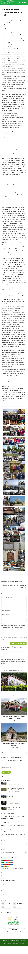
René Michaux (6, 647)
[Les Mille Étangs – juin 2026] (3, 808)
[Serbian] (10, 864)
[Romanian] (8, 864)
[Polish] (4, 864)
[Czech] (6, 860)
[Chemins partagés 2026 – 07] (3, 803)
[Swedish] (6, 866)
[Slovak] (12, 864)
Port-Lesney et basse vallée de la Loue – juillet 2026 (14, 744)
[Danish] (8, 860)
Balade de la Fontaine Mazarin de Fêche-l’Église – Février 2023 (14, 717)
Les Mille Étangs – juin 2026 (13, 807)
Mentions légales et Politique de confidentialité (12, 940)
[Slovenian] (2, 866)
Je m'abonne (6, 772)
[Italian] (12, 862)
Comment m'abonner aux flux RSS (10, 875)
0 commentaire (16, 784)
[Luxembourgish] (2, 864)
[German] (8, 862)
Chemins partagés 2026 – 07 (13, 802)
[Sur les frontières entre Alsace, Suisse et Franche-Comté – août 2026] (3, 789)
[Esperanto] (2, 862)
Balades (5, 649)
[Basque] (2, 860)
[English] (12, 860)
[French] (4, 862)
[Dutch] (10, 860)
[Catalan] (4, 860)
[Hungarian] (10, 862)
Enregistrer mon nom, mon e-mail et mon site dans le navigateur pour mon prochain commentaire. (13, 626)
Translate (21, 868)
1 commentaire (16, 791)
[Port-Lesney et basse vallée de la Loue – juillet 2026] (3, 796)
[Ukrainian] (8, 866)
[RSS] (4, 884)
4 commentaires (17, 798)
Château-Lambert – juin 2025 (14, 693)
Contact (24, 940)
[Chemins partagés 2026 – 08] (3, 783)
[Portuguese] (6, 864)
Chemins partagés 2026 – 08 (13, 783)
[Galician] (6, 862)
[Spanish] (4, 866)
